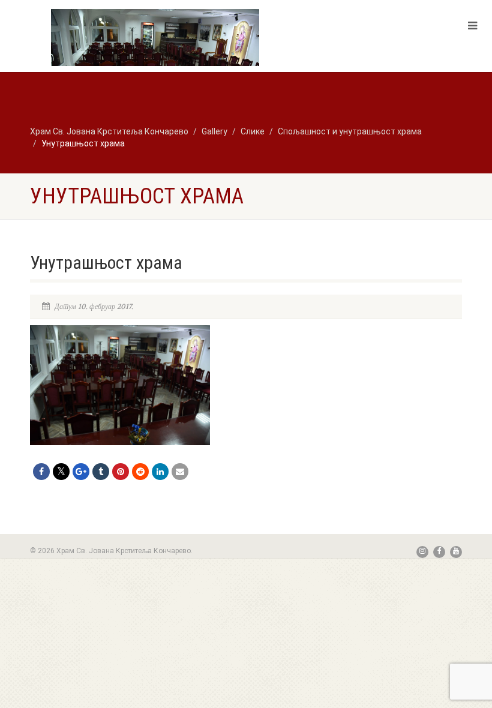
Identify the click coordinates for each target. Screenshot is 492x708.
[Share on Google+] (81, 471)
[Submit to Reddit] (140, 471)
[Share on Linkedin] (160, 471)
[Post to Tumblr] (100, 471)
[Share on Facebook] (41, 471)
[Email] (180, 471)
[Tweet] (61, 471)
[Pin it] (120, 471)
